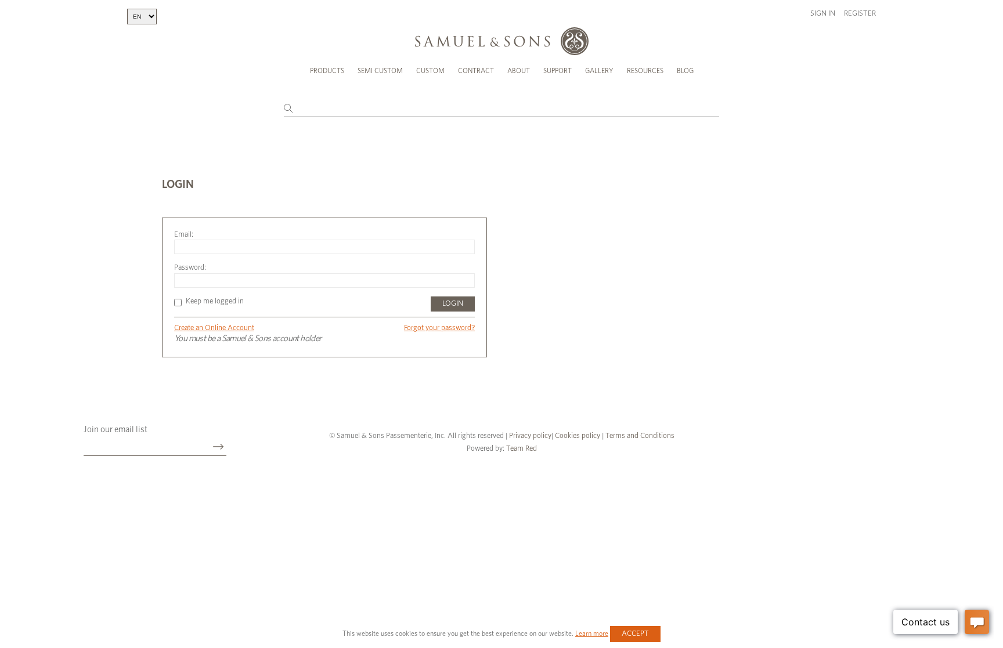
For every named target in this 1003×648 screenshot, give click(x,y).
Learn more (591, 633)
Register (860, 13)
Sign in (822, 13)
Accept (635, 634)
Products (327, 70)
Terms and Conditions (639, 436)
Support (557, 70)
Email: (183, 234)
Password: (190, 267)
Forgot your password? (439, 328)
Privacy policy (530, 436)
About (518, 70)
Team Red (521, 448)
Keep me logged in (215, 301)
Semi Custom (380, 70)
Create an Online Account (214, 328)
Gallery (599, 70)
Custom (430, 70)
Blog (685, 70)
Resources (645, 70)
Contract (476, 70)
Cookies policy (577, 436)
